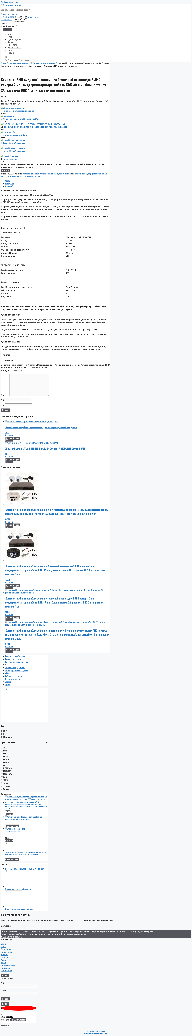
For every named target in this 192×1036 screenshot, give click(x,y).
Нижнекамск (5, 968)
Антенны (8, 681)
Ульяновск (4, 954)
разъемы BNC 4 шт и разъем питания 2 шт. (25, 176)
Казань (3, 946)
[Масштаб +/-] (8, 1025)
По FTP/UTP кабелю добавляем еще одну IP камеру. (24, 868)
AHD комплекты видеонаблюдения (43, 63)
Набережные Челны (8, 965)
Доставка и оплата (14, 47)
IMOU (5, 765)
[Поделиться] (4, 1025)
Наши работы (12, 44)
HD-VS (5, 756)
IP (4, 734)
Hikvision (6, 759)
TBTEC (5, 780)
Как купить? (9, 183)
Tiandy (5, 783)
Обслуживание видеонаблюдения (18, 888)
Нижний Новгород (7, 952)
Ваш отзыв (5, 395)
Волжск (3, 962)
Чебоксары (4, 957)
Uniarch (6, 789)
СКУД (7, 673)
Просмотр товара (12, 826)
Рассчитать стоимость (9, 14)
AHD (5, 731)
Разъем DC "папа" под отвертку (14, 143)
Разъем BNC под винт (11, 159)
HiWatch (6, 762)
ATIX (4, 747)
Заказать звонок (33, 17)
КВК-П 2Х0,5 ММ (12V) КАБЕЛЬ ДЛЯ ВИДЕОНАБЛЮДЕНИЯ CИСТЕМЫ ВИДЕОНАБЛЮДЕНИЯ (35, 127)
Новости (10, 50)
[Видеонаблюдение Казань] (11, 5)
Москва (3, 944)
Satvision (6, 777)
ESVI (4, 753)
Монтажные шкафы (12, 678)
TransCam (6, 786)
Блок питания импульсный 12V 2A (15, 135)
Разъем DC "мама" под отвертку (14, 151)
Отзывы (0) (9, 186)
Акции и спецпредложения (15, 667)
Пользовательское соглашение (96, 1031)
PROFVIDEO (7, 771)
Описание (8, 180)
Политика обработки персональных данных (96, 1033)
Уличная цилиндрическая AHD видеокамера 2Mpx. (21, 119)
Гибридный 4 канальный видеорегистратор (18, 111)
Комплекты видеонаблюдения (18, 63)
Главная (10, 34)
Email (3, 405)
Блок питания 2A (81, 173)
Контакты (11, 52)
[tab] (57, 180)
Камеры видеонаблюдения (15, 656)
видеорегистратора (94, 173)
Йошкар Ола (5, 960)
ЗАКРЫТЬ (5, 975)
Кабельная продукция (13, 676)
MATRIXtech (7, 768)
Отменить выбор (6, 970)
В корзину (5, 170)
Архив (7, 684)
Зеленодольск (6, 949)
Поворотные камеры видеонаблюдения (20, 909)
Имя (2, 400)
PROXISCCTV (7, 774)
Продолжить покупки (18, 1019)
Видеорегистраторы (13, 659)
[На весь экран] (6, 1025)
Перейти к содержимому (9, 2)
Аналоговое (8, 737)
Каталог (10, 36)
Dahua (5, 750)
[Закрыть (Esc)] (2, 1025)
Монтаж (10, 42)
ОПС (7, 664)
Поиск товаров (13, 60)
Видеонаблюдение (14, 39)
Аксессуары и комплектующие (16, 670)
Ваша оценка (6, 370)
